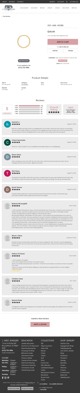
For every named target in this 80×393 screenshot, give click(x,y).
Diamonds (34, 8)
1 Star (16, 113)
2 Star (16, 111)
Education (65, 8)
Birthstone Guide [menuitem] (27, 353)
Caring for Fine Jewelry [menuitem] (29, 360)
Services (74, 8)
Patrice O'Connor (18, 254)
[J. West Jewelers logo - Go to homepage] (9, 8)
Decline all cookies (14, 388)
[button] (52, 1)
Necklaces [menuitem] (64, 355)
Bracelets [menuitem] (63, 363)
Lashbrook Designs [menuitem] (47, 367)
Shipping (55, 50)
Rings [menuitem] (62, 353)
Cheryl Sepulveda (18, 140)
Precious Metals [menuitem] (26, 358)
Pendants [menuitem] (63, 358)
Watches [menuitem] (63, 367)
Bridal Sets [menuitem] (63, 375)
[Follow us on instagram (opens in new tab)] (5, 378)
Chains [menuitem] (62, 365)
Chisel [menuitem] (43, 353)
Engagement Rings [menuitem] (67, 346)
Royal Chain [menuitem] (45, 377)
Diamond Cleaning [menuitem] (28, 363)
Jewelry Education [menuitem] (27, 343)
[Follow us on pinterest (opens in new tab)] (8, 378)
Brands (42, 8)
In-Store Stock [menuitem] (64, 372)
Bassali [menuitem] (43, 351)
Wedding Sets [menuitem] (65, 377)
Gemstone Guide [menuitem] (27, 355)
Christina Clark (17, 279)
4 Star (16, 107)
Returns (70, 50)
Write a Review (40, 324)
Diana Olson (16, 155)
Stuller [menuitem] (43, 380)
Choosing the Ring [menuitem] (27, 351)
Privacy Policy (29, 382)
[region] (24, 41)
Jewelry (49, 8)
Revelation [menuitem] (44, 375)
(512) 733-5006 (23, 67)
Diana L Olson (17, 236)
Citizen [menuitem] (43, 355)
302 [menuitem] (42, 343)
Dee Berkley (6, 16)
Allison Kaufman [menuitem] (46, 346)
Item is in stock (63, 60)
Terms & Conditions (42, 384)
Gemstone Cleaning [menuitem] (28, 365)
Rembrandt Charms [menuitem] (48, 372)
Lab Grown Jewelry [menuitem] (67, 351)
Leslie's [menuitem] (43, 370)
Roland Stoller (17, 300)
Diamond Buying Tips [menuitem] (28, 348)
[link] (4, 1)
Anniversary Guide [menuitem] (27, 367)
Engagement (24, 8)
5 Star (16, 105)
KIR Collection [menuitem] (45, 365)
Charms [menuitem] (63, 370)
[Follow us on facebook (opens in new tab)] (2, 378)
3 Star (16, 109)
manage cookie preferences (19, 384)
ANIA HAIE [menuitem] (44, 348)
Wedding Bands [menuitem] (65, 348)
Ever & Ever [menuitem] (44, 363)
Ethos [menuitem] (43, 360)
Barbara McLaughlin (19, 204)
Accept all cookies (27, 388)
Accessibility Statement (56, 384)
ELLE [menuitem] (42, 358)
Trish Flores (16, 171)
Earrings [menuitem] (63, 360)
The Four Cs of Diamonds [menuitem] (30, 346)
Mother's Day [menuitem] (64, 343)
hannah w (16, 122)
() (42, 105)
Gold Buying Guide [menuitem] (28, 370)
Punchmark (43, 389)
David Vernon (17, 187)
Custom (57, 8)
